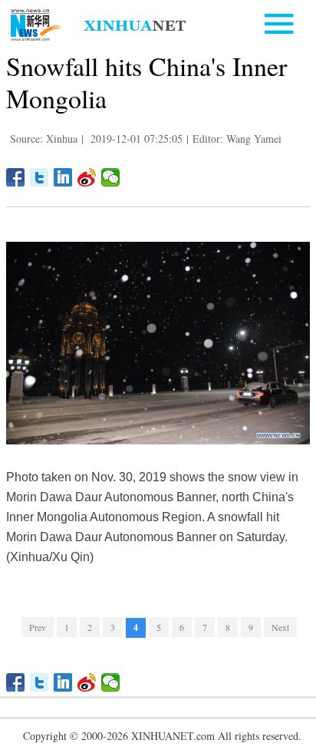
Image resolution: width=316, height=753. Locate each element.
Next (280, 627)
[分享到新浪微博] (87, 177)
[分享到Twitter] (39, 177)
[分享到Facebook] (15, 177)
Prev (37, 627)
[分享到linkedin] (63, 177)
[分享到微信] (110, 177)
